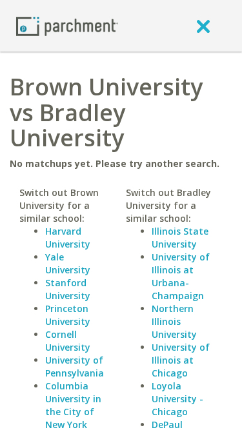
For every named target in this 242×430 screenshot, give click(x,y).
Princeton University (67, 314)
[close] (203, 26)
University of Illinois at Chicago (181, 360)
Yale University (67, 263)
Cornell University (67, 340)
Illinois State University (180, 237)
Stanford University (67, 289)
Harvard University (67, 237)
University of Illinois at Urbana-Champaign (181, 276)
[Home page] (67, 25)
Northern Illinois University (174, 321)
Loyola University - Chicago (177, 399)
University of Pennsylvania (74, 366)
